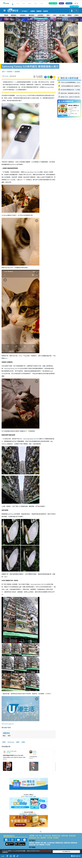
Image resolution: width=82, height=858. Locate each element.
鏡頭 (4, 742)
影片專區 (62, 15)
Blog (35, 3)
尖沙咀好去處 (47, 836)
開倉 (40, 836)
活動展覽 (17, 72)
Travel (17, 3)
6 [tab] (45, 17)
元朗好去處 (64, 836)
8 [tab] (39, 19)
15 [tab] (42, 21)
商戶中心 (61, 3)
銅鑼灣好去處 (56, 836)
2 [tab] (39, 17)
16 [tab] (44, 21)
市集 (36, 836)
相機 (23, 742)
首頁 (3, 72)
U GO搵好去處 (75, 6)
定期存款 (45, 11)
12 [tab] (45, 19)
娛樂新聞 (39, 11)
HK (12, 3)
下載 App (70, 3)
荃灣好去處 (72, 836)
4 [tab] (42, 17)
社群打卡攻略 (54, 3)
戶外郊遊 (49, 838)
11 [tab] (44, 19)
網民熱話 (31, 843)
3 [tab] (40, 17)
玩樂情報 (9, 72)
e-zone (41, 3)
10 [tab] (42, 19)
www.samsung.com (8, 724)
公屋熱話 (32, 11)
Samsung (11, 742)
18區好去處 (77, 15)
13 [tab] (39, 21)
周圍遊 (69, 15)
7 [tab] (37, 19)
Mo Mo (6, 76)
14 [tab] (40, 21)
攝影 (18, 742)
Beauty (29, 3)
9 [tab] (40, 19)
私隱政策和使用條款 (45, 851)
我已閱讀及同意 (66, 851)
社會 (38, 838)
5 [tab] (44, 17)
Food (23, 3)
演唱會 (6, 15)
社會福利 (56, 838)
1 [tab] (37, 17)
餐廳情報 (43, 838)
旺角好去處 (32, 838)
